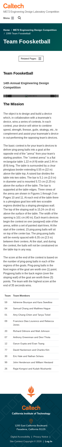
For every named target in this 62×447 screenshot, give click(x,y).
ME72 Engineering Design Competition (35, 30)
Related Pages (29, 58)
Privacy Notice (40, 436)
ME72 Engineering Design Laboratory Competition (31, 11)
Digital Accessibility (20, 436)
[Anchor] (36, 73)
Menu (6, 18)
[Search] (19, 17)
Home (6, 30)
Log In (48, 441)
